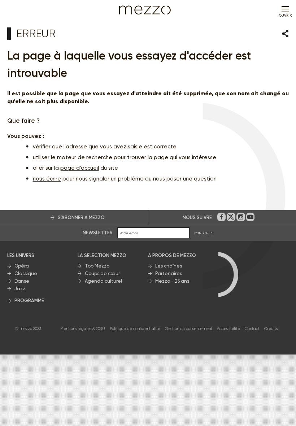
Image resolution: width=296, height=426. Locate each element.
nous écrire (47, 178)
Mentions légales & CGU (82, 328)
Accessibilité (228, 328)
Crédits (271, 328)
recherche (99, 157)
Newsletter (98, 232)
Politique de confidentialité (135, 328)
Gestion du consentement (188, 328)
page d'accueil (79, 168)
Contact (252, 328)
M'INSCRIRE (204, 233)
